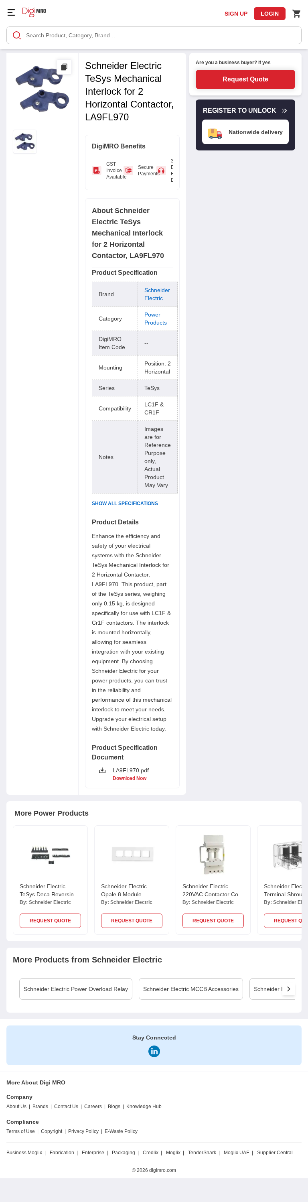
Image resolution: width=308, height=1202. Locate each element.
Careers (93, 1106)
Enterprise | (95, 1152)
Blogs (114, 1106)
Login (270, 13)
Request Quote (245, 79)
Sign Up (236, 13)
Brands (40, 1106)
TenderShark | (204, 1152)
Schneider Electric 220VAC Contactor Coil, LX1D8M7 (212, 894)
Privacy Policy (83, 1131)
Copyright (51, 1131)
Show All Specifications (125, 503)
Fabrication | (64, 1152)
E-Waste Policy (121, 1131)
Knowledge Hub (144, 1106)
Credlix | (152, 1152)
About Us (16, 1106)
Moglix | (175, 1152)
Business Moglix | (26, 1152)
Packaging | (125, 1152)
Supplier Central (275, 1152)
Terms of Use (20, 1131)
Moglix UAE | (238, 1152)
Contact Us (66, 1106)
